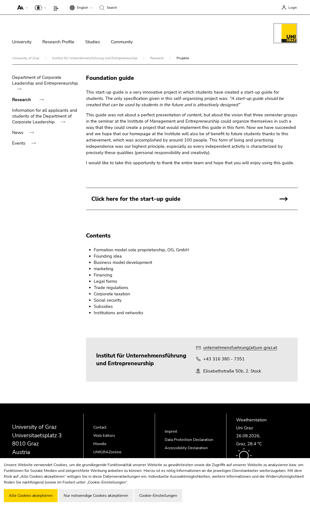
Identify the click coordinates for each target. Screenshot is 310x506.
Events (19, 143)
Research (157, 58)
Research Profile (58, 42)
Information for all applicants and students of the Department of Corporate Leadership (44, 116)
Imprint (171, 431)
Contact (100, 427)
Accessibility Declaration (186, 448)
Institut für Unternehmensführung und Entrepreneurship (95, 58)
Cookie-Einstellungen (158, 495)
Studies (92, 42)
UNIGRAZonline (107, 452)
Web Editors (104, 435)
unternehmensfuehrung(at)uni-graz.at (240, 347)
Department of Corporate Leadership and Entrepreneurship (45, 80)
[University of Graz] (285, 34)
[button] (21, 7)
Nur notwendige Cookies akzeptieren (96, 495)
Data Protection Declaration (189, 439)
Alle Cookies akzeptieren (31, 495)
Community (122, 42)
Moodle (100, 443)
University (21, 42)
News (18, 132)
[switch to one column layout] (57, 7)
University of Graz (26, 58)
